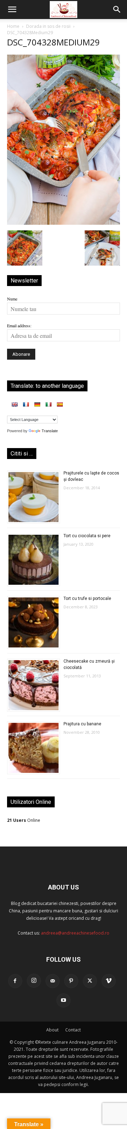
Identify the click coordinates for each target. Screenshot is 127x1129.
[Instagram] (34, 981)
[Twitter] (90, 981)
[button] (12, 9)
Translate (50, 431)
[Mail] (53, 981)
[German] (37, 404)
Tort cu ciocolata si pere (87, 535)
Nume (12, 299)
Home (13, 26)
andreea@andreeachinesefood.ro (75, 933)
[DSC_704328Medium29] (63, 223)
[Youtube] (63, 1000)
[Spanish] (59, 404)
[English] (14, 404)
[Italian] (48, 404)
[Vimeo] (109, 981)
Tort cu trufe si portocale (87, 598)
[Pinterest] (71, 981)
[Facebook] (15, 981)
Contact (73, 1030)
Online (23, 820)
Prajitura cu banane (82, 723)
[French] (26, 404)
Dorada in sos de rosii (48, 26)
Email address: (19, 325)
